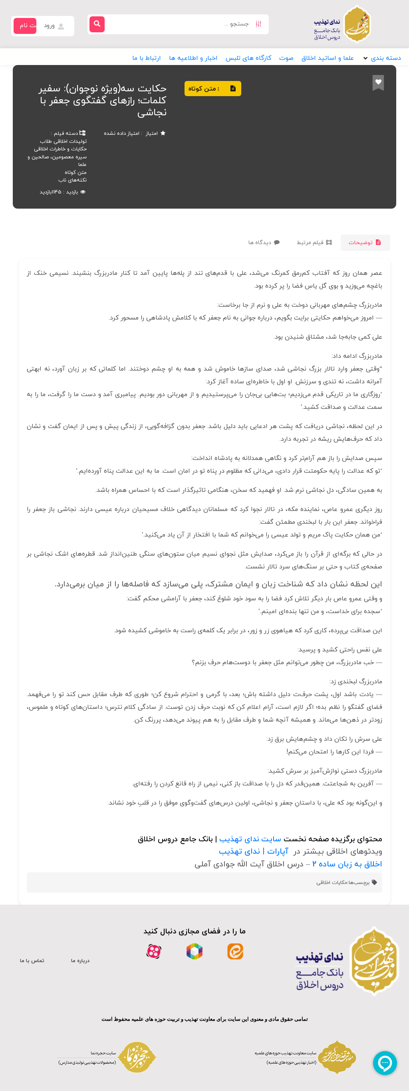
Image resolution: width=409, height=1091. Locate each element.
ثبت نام (30, 26)
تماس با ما (32, 961)
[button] (381, 58)
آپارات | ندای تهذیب (253, 851)
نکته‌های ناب (72, 180)
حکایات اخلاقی (331, 882)
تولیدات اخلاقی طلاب (63, 141)
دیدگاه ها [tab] (260, 243)
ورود (50, 26)
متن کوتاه (76, 172)
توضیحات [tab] (361, 243)
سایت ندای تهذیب (250, 839)
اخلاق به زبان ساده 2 (347, 864)
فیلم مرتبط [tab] (311, 243)
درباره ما (80, 961)
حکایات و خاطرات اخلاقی (60, 149)
